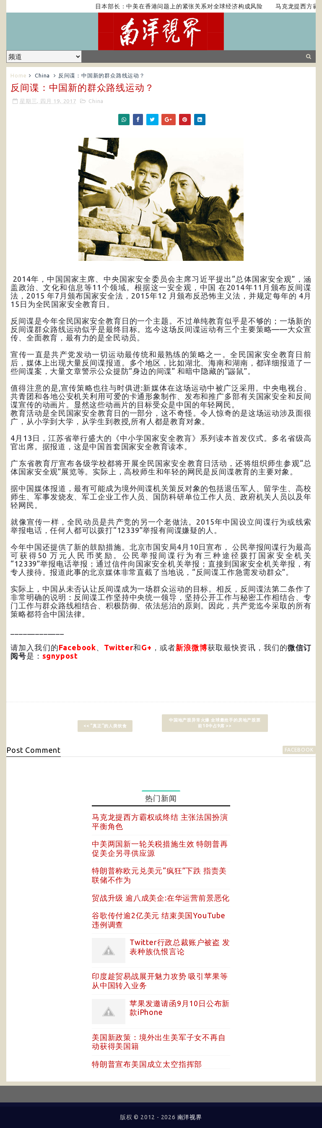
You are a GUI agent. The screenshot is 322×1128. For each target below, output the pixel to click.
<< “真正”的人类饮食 (105, 726)
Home (18, 75)
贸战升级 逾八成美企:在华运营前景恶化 (161, 898)
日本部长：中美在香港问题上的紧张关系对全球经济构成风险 (165, 6)
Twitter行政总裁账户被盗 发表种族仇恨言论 (180, 946)
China (42, 75)
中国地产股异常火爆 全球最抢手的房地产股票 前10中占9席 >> (215, 723)
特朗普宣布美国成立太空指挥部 (147, 1064)
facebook (299, 749)
